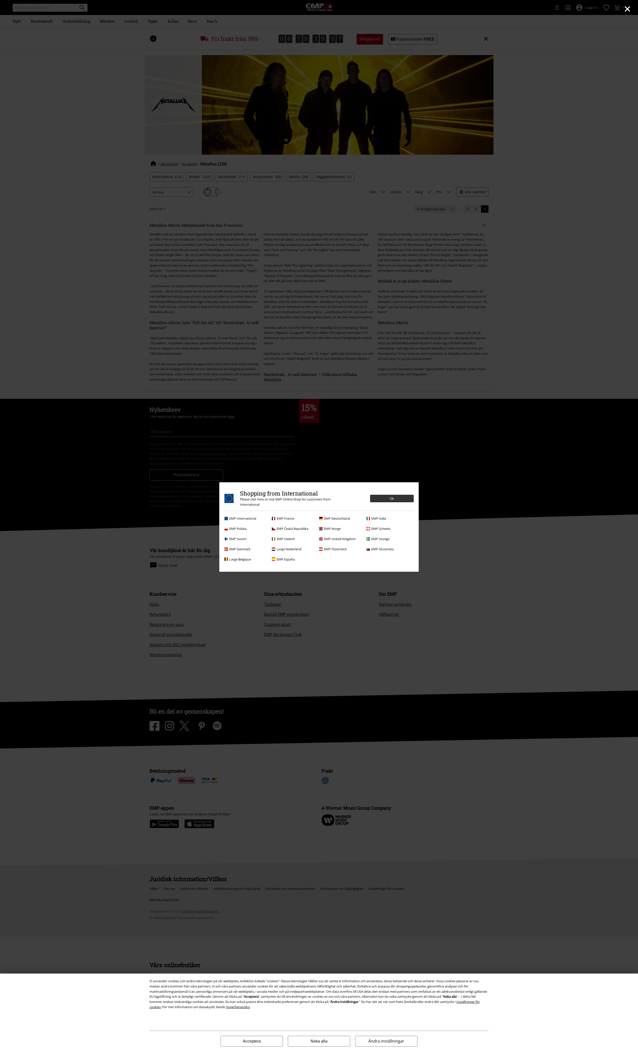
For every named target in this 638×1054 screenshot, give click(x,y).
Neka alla (319, 1041)
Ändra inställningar (386, 1041)
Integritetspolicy (238, 1007)
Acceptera (252, 1041)
